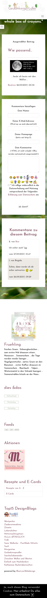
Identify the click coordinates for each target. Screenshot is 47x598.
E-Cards (10, 494)
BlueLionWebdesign (25, 571)
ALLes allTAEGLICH (14, 537)
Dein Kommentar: (23, 151)
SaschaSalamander (13, 556)
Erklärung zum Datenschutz (21, 195)
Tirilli (6, 540)
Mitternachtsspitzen (13, 534)
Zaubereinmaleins (12, 525)
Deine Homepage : (23, 136)
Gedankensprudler (13, 553)
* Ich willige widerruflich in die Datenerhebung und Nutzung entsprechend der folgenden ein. (23, 190)
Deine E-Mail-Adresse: (23, 122)
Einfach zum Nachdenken (16, 562)
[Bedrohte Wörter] (14, 460)
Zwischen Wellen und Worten (18, 559)
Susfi (6, 546)
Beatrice (12, 85)
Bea (17, 242)
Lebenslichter (10, 531)
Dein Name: (23, 111)
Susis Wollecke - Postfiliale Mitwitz (21, 543)
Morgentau (9, 549)
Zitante (7, 528)
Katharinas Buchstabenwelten (18, 565)
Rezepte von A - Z (15, 488)
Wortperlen (9, 521)
